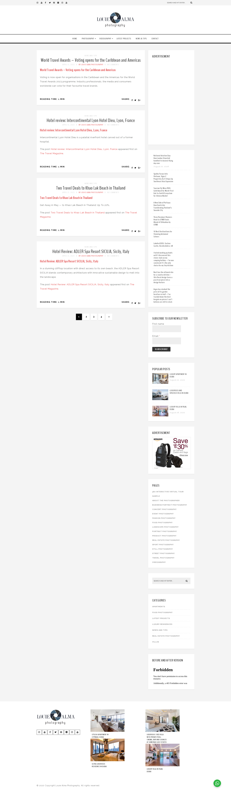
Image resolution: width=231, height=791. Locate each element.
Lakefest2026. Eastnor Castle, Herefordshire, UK (163, 244)
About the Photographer (166, 501)
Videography (105, 38)
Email (156, 336)
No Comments (113, 64)
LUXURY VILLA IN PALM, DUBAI (178, 408)
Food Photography (162, 523)
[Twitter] (51, 2)
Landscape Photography (165, 527)
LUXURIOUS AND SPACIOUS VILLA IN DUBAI (179, 391)
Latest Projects (124, 38)
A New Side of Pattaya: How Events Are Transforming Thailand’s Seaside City (163, 206)
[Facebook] (47, 2)
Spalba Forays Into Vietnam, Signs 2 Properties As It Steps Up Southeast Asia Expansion (163, 177)
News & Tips (141, 38)
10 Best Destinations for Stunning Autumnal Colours (163, 234)
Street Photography (163, 553)
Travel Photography (163, 558)
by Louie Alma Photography (91, 64)
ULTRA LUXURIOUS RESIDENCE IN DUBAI (99, 765)
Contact (155, 38)
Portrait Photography (164, 531)
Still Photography (162, 549)
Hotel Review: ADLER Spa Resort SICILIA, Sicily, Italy (90, 251)
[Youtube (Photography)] (43, 2)
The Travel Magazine (51, 153)
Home (74, 38)
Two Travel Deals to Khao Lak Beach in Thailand (91, 188)
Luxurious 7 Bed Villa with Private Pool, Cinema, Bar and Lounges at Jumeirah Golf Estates (157, 738)
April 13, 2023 (68, 64)
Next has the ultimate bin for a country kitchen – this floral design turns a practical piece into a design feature (163, 277)
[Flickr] (59, 2)
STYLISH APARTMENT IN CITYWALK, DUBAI (100, 735)
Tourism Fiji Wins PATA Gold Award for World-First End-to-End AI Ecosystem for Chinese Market (164, 192)
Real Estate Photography (166, 540)
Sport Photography (163, 545)
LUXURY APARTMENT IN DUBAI (178, 375)
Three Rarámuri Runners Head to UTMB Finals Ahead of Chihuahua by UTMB (163, 221)
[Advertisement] (172, 101)
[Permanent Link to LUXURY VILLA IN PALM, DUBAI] (160, 415)
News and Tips (91, 55)
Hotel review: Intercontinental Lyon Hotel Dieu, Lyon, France (91, 120)
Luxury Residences (162, 624)
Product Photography (164, 536)
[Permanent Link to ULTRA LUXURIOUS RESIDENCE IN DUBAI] (108, 761)
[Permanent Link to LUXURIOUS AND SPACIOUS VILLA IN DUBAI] (160, 399)
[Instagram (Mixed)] (63, 2)
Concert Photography (164, 509)
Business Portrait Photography (169, 505)
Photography (88, 38)
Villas (155, 642)
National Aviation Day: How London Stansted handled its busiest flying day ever (163, 159)
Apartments (158, 607)
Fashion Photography (164, 518)
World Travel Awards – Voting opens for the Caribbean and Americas (91, 60)
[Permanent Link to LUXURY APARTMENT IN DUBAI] (160, 383)
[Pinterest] (55, 2)
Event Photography (163, 514)
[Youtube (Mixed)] (68, 2)
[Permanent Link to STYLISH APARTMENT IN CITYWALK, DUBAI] (108, 731)
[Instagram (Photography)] (39, 2)
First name (158, 324)
